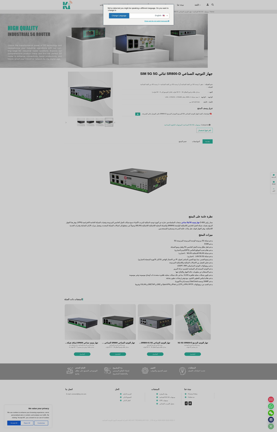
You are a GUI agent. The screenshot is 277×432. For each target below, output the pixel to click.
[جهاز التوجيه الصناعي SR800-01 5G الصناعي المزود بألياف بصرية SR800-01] (155, 322)
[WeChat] (271, 413)
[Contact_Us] (271, 420)
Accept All (14, 423)
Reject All (27, 423)
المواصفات (196, 141)
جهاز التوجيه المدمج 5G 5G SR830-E (193, 343)
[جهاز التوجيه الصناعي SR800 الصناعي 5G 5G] (118, 322)
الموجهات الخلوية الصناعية (173, 125)
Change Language (119, 16)
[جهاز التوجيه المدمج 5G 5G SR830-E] (193, 322)
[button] (114, 122)
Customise (41, 423)
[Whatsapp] (271, 406)
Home (212, 12)
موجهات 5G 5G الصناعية (201, 12)
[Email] (271, 399)
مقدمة (207, 141)
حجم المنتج (183, 141)
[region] (28, 416)
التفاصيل (192, 354)
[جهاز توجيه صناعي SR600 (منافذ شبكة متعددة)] (82, 322)
